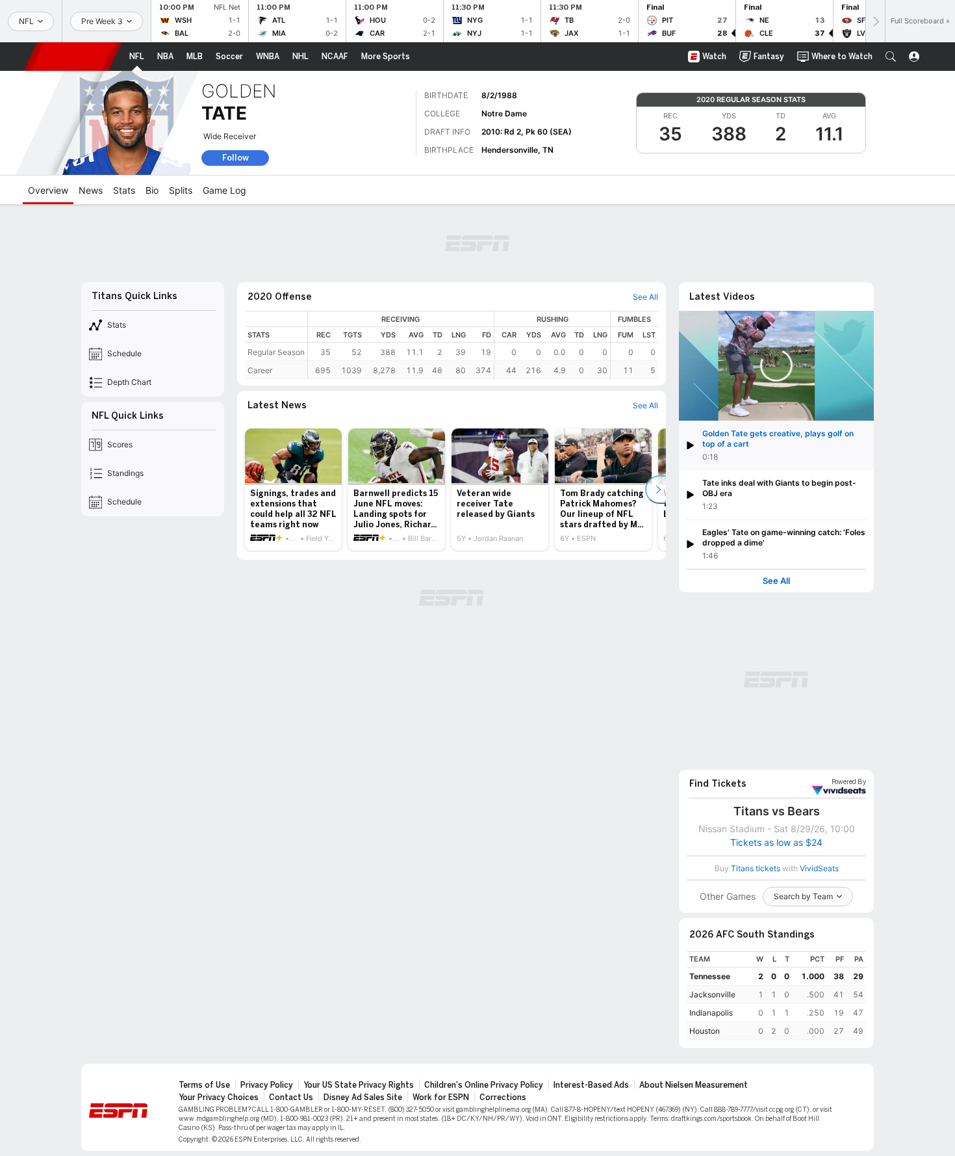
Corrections (502, 1097)
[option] (293, 489)
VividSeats (849, 782)
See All (776, 581)
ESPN (72, 56)
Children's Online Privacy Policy (483, 1085)
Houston (704, 1031)
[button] (890, 56)
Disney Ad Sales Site (363, 1097)
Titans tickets (755, 868)
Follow (235, 158)
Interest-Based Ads (591, 1085)
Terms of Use (204, 1085)
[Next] (875, 21)
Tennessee (709, 976)
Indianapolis (711, 1013)
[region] (483, 345)
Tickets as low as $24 (776, 842)
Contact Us (291, 1097)
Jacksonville (712, 994)
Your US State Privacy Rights (358, 1085)
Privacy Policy (266, 1085)
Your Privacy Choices (219, 1097)
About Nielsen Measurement (693, 1085)
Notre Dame (504, 113)
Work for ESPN (441, 1097)
